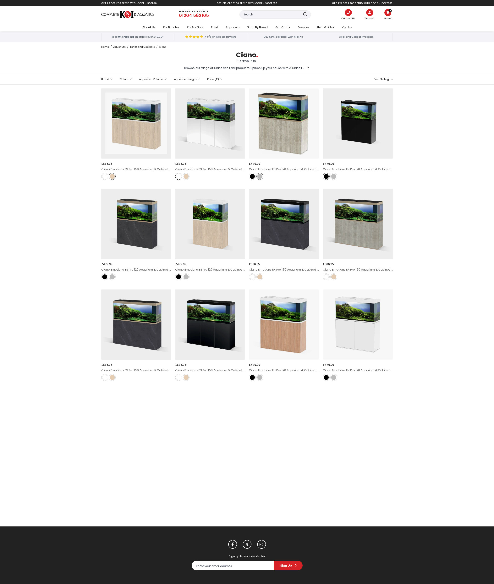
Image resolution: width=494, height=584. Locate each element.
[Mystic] (260, 177)
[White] (104, 177)
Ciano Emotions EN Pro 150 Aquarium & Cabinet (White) (210, 169)
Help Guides (325, 27)
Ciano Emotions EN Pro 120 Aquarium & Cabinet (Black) (358, 169)
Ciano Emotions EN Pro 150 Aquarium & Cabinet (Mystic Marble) (136, 370)
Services (303, 27)
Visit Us (347, 27)
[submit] (305, 14)
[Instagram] (261, 544)
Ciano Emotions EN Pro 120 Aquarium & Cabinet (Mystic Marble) (136, 269)
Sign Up (286, 565)
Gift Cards (282, 27)
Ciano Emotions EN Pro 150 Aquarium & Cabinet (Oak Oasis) (136, 169)
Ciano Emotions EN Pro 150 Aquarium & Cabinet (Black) (210, 370)
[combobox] (275, 14)
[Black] (252, 177)
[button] (388, 15)
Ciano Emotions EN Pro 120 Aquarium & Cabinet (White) (358, 370)
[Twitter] (247, 544)
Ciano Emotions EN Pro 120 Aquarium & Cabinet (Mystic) (284, 169)
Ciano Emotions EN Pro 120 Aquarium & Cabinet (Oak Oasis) (210, 269)
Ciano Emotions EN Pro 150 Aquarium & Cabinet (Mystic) (358, 269)
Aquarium (232, 27)
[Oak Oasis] (112, 177)
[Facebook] (232, 544)
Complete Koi (127, 14)
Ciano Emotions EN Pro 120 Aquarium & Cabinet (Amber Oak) (284, 370)
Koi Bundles (171, 27)
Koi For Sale (195, 27)
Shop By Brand (257, 27)
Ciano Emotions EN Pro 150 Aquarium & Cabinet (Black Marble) (284, 269)
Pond (214, 27)
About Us (148, 27)
